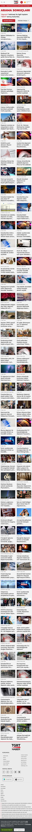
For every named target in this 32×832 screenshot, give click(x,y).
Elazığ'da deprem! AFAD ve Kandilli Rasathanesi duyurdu (23, 540)
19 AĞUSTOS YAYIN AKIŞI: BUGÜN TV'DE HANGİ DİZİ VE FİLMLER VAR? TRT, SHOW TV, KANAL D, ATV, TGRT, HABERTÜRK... (7, 270)
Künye (4, 757)
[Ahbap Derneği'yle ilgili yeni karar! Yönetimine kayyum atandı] (24, 728)
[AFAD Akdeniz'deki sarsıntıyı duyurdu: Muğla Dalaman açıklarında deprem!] (8, 638)
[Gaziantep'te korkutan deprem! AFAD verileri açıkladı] (24, 710)
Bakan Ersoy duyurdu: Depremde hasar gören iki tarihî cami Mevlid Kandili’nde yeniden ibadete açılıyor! (24, 55)
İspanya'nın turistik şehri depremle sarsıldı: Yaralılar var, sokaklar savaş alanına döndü (8, 288)
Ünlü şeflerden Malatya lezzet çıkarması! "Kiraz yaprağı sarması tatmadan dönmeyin (23, 342)
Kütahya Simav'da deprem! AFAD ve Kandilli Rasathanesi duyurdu (7, 163)
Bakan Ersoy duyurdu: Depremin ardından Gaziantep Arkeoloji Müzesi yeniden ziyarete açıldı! (24, 486)
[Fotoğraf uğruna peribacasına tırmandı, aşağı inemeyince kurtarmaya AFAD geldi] (8, 530)
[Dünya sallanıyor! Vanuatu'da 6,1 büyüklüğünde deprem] (24, 351)
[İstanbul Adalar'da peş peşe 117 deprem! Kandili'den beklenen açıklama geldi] (8, 189)
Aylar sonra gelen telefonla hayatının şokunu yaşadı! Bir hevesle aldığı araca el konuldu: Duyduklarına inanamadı (24, 629)
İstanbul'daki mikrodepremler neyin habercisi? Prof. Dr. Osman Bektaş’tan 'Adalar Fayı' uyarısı (23, 217)
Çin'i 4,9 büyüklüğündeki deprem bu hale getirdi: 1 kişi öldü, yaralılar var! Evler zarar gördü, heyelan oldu (7, 737)
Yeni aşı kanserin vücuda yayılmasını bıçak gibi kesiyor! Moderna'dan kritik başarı (8, 181)
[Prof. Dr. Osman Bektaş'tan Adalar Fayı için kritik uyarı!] (24, 117)
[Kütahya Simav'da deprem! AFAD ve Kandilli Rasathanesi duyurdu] (8, 153)
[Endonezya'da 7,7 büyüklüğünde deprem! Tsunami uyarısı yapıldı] (24, 423)
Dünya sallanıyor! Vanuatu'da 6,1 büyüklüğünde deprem (23, 360)
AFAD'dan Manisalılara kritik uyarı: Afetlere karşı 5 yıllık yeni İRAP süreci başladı (24, 109)
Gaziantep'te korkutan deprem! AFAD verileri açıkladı (23, 719)
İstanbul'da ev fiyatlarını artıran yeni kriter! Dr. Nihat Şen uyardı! (7, 665)
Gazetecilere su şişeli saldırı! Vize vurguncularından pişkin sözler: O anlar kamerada (7, 396)
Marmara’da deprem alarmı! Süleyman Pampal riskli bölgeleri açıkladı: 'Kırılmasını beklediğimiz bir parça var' (8, 414)
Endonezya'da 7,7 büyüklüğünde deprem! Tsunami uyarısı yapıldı (23, 432)
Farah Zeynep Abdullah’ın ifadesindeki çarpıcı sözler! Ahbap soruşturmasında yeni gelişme (8, 575)
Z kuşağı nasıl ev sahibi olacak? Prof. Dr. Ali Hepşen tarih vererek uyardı (8, 629)
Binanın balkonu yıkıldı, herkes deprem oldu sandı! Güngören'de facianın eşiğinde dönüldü (8, 683)
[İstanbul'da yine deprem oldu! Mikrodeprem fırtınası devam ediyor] (24, 189)
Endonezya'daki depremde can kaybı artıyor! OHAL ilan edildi (8, 342)
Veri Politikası (23, 762)
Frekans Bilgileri (6, 761)
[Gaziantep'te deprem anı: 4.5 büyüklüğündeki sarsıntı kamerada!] (8, 692)
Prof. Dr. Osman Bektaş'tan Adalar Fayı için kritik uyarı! (23, 127)
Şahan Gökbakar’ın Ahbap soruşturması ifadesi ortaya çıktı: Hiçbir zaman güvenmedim (8, 37)
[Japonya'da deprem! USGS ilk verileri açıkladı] (24, 81)
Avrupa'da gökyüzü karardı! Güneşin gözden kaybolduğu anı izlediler (24, 522)
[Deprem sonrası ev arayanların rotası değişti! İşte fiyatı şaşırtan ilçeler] (8, 117)
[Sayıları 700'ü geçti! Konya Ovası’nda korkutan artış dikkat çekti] (8, 315)
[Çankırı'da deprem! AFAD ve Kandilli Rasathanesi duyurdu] (24, 135)
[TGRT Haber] (16, 2)
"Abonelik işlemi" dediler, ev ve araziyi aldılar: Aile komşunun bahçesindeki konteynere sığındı (23, 701)
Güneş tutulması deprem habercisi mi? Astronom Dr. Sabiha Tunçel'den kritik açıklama (23, 558)
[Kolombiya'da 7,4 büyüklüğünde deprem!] (24, 638)
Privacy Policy (24, 758)
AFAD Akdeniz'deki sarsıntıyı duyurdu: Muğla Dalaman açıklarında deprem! (8, 647)
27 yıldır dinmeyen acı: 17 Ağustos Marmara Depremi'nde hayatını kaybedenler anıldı (23, 324)
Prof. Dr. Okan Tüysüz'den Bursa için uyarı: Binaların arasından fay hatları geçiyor (24, 252)
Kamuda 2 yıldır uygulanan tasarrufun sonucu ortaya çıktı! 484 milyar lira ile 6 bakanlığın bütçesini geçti (7, 73)
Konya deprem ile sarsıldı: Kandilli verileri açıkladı (23, 270)
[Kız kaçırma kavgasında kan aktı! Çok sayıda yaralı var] (24, 656)
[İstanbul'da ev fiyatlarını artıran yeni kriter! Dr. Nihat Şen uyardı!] (8, 656)
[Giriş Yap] (21, 2)
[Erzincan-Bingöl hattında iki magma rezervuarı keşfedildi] (8, 512)
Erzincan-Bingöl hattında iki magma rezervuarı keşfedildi (8, 522)
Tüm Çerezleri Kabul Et (7, 829)
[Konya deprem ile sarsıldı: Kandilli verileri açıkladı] (24, 261)
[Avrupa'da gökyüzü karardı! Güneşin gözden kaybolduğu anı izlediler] (24, 512)
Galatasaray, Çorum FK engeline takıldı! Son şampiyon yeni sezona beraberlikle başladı (8, 468)
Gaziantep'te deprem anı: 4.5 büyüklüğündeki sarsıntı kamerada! (7, 701)
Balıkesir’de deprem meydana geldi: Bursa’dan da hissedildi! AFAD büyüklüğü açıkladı (8, 55)
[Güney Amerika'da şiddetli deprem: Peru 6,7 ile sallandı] (24, 153)
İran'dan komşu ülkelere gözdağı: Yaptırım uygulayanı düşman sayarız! (8, 91)
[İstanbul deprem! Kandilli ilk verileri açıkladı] (8, 243)
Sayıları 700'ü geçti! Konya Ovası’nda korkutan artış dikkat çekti (8, 324)
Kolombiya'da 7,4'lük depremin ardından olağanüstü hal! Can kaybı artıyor (24, 611)
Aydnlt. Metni (23, 763)
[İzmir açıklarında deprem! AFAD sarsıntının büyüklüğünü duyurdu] (24, 584)
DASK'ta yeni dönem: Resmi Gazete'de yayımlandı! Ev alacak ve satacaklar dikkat (7, 145)
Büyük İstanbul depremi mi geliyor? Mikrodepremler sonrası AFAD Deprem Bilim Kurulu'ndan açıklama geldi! (23, 181)
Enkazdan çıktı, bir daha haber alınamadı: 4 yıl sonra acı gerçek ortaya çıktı (7, 360)
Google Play (8, 779)
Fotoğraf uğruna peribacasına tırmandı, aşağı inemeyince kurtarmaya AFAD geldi (7, 540)
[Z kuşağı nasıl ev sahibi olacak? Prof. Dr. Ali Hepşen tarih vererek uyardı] (8, 620)
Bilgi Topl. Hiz (23, 760)
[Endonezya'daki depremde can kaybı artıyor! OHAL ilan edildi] (8, 333)
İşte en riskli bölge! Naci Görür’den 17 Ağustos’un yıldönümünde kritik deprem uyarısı (23, 504)
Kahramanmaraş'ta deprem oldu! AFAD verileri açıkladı (24, 683)
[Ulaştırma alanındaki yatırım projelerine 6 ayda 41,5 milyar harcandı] (8, 584)
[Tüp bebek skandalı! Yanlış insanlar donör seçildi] (24, 279)
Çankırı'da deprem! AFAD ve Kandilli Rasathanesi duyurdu (23, 145)
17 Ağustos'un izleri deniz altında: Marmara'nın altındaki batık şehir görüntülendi (8, 378)
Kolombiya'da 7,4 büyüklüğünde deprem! (23, 647)
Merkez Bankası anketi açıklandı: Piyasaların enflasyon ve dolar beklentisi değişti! (7, 486)
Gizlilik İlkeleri (24, 756)
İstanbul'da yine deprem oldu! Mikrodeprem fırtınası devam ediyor (22, 199)
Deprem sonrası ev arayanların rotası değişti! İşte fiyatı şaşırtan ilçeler (7, 127)
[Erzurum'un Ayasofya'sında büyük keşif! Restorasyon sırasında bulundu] (8, 710)
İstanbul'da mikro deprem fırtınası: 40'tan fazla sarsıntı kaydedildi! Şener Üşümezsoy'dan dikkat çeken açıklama (8, 234)
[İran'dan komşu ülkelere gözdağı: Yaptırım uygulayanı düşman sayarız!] (8, 81)
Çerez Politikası (6, 763)
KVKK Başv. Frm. (24, 765)
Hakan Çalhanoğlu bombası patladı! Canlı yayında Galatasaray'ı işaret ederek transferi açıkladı (8, 109)
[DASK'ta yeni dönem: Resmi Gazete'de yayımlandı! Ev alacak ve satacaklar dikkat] (8, 135)
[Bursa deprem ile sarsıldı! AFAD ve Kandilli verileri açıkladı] (8, 423)
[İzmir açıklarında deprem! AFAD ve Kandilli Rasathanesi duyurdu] (8, 440)
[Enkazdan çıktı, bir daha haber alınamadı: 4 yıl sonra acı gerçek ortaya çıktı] (8, 351)
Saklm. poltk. (5, 764)
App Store (19, 779)
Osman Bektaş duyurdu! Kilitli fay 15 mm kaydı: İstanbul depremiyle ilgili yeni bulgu (24, 37)
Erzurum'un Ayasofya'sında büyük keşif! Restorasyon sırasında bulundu (7, 719)
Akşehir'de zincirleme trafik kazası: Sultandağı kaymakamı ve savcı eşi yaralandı (19, 5)
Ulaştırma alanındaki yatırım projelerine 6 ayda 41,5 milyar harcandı (8, 593)
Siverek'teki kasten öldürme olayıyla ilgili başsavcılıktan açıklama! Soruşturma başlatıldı (24, 575)
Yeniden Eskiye (8, 20)
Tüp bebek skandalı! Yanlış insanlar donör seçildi (24, 288)
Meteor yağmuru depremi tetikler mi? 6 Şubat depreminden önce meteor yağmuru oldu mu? (7, 504)
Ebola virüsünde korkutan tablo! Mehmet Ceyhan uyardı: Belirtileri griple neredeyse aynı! (23, 378)
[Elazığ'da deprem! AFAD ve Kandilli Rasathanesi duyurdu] (24, 530)
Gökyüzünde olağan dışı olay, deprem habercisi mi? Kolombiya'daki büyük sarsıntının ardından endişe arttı (8, 306)
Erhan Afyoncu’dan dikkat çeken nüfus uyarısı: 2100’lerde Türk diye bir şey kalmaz (24, 414)
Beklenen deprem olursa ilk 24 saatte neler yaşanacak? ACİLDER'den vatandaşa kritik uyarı (24, 396)
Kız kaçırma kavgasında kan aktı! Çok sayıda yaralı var (22, 665)
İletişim (4, 759)
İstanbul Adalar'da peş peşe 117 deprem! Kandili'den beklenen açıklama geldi (8, 199)
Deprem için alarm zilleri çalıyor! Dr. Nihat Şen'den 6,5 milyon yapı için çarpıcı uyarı (23, 468)
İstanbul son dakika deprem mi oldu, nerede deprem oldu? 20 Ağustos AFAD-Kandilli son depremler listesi (8, 217)
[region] (16, 825)
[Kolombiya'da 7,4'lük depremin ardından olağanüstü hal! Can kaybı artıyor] (24, 602)
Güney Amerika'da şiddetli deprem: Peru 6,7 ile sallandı (24, 163)
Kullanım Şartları (24, 754)
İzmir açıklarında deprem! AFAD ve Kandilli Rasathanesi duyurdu (7, 450)
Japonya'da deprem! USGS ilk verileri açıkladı (23, 91)
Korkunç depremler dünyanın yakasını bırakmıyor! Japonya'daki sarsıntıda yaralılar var (24, 73)
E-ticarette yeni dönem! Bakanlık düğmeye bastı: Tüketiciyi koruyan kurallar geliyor (23, 306)
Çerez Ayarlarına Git (19, 829)
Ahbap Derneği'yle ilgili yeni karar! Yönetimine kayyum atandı (23, 737)
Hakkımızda (5, 755)
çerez (26, 821)
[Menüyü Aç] (4, 2)
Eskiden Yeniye (22, 20)
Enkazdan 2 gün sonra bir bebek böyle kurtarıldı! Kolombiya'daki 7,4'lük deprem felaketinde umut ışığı (7, 558)
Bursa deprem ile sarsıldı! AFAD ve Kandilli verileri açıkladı (7, 432)
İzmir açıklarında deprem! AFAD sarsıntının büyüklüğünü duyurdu (23, 593)
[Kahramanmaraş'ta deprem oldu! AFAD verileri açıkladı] (24, 674)
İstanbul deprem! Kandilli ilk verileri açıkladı (7, 252)
